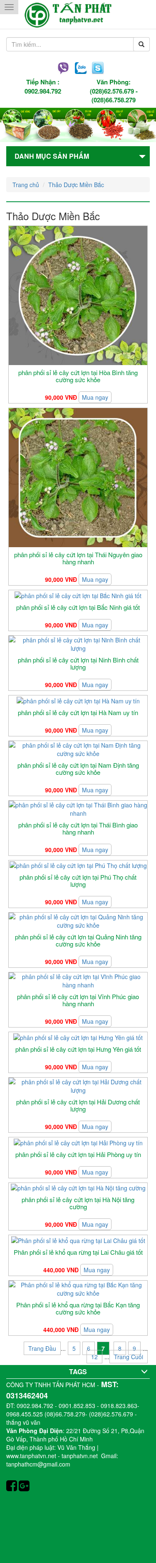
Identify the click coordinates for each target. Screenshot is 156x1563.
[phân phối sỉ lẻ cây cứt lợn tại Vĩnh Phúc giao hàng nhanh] (78, 980)
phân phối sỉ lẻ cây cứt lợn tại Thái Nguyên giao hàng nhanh (78, 558)
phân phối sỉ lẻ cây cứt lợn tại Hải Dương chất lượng (78, 1105)
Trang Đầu (42, 1348)
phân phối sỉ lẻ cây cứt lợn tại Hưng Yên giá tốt (78, 1049)
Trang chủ (25, 184)
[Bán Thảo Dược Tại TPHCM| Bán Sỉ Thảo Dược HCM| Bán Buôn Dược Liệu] (78, 14)
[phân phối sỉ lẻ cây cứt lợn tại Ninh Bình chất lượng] (78, 643)
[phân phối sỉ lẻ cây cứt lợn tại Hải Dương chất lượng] (78, 1085)
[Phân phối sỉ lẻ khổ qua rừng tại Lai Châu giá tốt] (78, 1239)
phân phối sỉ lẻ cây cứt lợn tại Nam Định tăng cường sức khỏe (78, 768)
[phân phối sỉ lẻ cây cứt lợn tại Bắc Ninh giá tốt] (78, 594)
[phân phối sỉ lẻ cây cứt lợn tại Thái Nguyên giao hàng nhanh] (78, 477)
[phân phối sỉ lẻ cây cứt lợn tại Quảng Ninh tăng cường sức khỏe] (78, 920)
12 (94, 1356)
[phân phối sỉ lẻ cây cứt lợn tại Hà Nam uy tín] (78, 699)
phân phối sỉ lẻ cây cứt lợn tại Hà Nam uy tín (78, 712)
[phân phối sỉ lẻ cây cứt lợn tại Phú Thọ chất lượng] (78, 864)
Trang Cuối (128, 1356)
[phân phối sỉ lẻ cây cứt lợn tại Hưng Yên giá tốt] (78, 1036)
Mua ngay (95, 397)
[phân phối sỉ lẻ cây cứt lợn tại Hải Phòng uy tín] (78, 1141)
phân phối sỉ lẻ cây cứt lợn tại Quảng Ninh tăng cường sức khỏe (78, 940)
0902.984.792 (43, 91)
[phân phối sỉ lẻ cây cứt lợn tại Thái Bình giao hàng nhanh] (78, 808)
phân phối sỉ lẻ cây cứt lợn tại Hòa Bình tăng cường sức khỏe (78, 376)
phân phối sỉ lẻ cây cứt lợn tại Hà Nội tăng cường (78, 1203)
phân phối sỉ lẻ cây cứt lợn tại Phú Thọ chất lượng (78, 880)
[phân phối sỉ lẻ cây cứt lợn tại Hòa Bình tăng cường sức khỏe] (78, 295)
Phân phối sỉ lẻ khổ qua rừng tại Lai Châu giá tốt (78, 1252)
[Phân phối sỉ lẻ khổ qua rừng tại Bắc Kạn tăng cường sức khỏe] (78, 1288)
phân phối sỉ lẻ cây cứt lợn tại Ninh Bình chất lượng (78, 663)
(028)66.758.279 (114, 99)
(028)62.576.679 (112, 91)
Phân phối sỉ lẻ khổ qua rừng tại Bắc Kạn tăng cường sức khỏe (78, 1308)
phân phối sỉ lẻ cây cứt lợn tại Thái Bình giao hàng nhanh (78, 828)
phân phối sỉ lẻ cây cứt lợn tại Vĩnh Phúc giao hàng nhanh (78, 1000)
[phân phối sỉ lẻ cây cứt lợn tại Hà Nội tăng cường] (78, 1187)
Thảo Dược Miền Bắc (76, 184)
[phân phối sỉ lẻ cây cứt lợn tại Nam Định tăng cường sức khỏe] (78, 748)
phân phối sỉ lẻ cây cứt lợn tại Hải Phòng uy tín (78, 1154)
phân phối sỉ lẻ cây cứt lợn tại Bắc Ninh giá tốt (78, 607)
